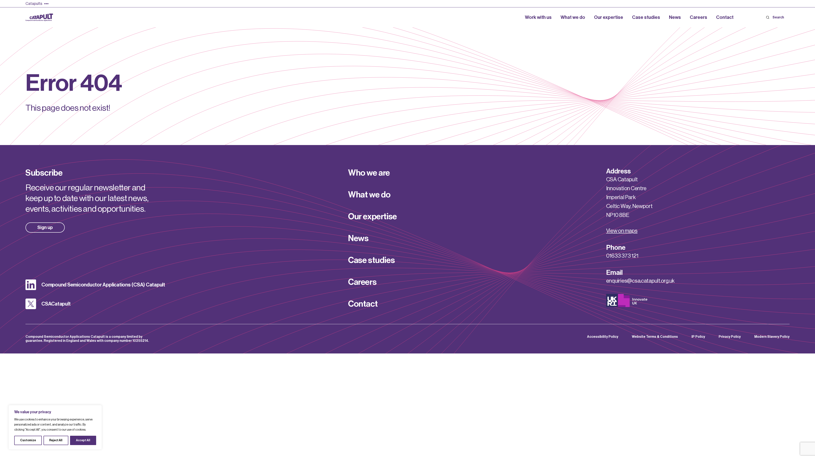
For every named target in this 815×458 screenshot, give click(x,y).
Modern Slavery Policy (772, 336)
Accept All (83, 440)
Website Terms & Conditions (655, 336)
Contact (363, 304)
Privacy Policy (730, 336)
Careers (362, 282)
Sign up (45, 227)
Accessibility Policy (602, 336)
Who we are (369, 173)
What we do (369, 194)
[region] (55, 427)
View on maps (622, 231)
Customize (28, 440)
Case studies (371, 260)
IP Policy (698, 336)
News (358, 238)
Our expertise (372, 216)
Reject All (55, 440)
